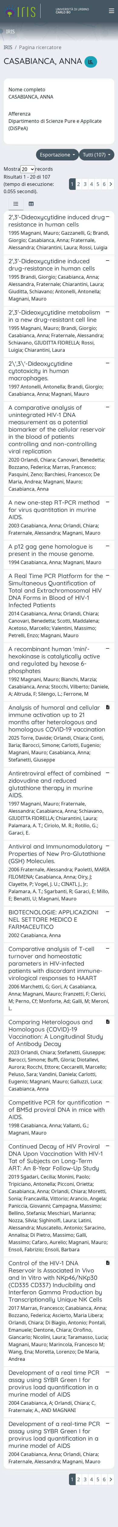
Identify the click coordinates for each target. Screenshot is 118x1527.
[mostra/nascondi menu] (111, 11)
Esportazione (55, 154)
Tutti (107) (95, 154)
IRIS (8, 47)
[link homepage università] (75, 11)
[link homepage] (22, 11)
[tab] (16, 203)
